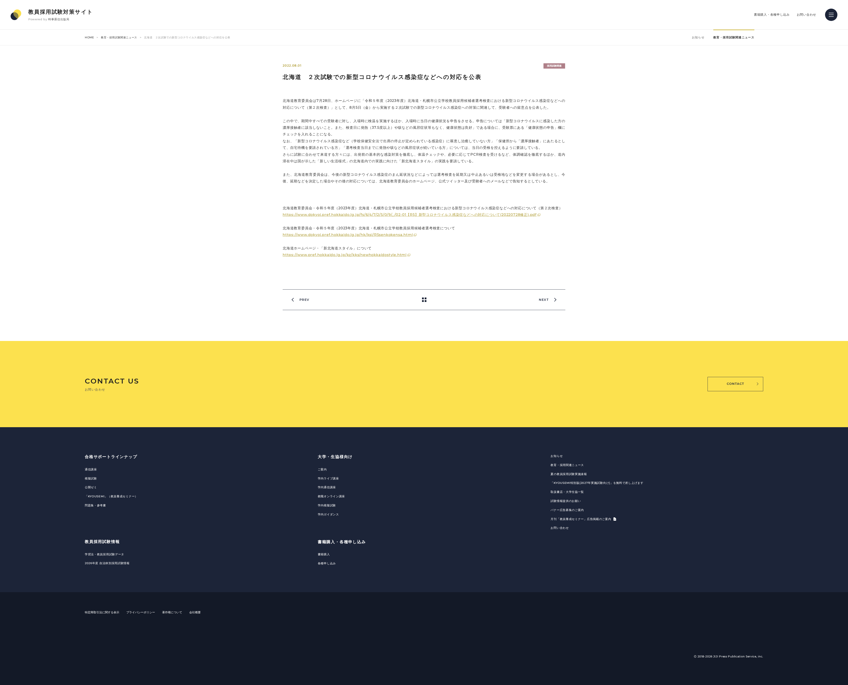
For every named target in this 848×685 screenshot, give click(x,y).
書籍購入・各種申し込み (772, 15)
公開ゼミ (91, 487)
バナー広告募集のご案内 (567, 510)
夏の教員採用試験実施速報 (569, 474)
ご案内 (322, 469)
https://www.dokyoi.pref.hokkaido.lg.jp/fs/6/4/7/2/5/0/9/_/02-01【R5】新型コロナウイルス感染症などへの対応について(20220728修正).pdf (410, 215)
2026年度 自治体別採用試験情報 (107, 563)
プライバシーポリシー (140, 612)
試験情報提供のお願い (566, 501)
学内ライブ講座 (328, 478)
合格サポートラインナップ (111, 456)
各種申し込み (327, 563)
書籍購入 (324, 554)
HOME (89, 37)
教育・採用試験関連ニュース (119, 37)
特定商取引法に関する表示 (102, 612)
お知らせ (698, 37)
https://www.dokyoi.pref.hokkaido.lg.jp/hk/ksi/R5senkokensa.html (348, 235)
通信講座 (91, 469)
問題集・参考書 (95, 505)
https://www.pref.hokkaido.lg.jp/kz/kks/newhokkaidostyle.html (345, 255)
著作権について (172, 612)
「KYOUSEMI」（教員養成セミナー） (111, 496)
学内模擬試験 (327, 505)
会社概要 (195, 612)
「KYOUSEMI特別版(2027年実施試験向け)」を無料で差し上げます (597, 483)
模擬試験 (91, 478)
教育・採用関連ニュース (567, 465)
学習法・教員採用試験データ (104, 554)
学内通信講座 (327, 487)
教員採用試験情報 (102, 541)
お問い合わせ (806, 15)
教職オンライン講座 (331, 496)
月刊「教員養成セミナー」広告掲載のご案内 (581, 519)
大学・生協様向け (335, 456)
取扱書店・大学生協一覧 (567, 492)
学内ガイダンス (328, 514)
